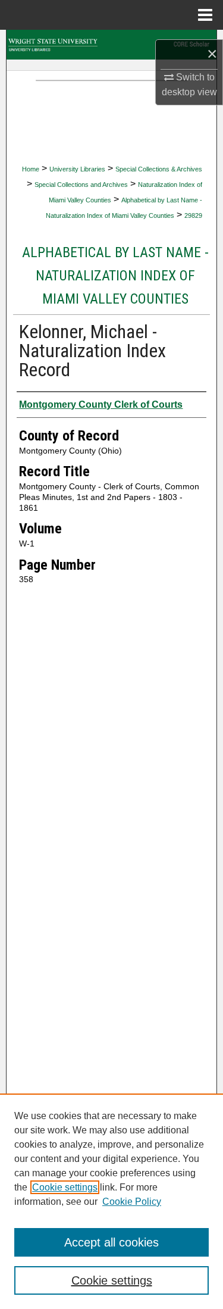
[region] (111, 1201)
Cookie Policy (131, 1201)
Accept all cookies (111, 1242)
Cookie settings (65, 1187)
